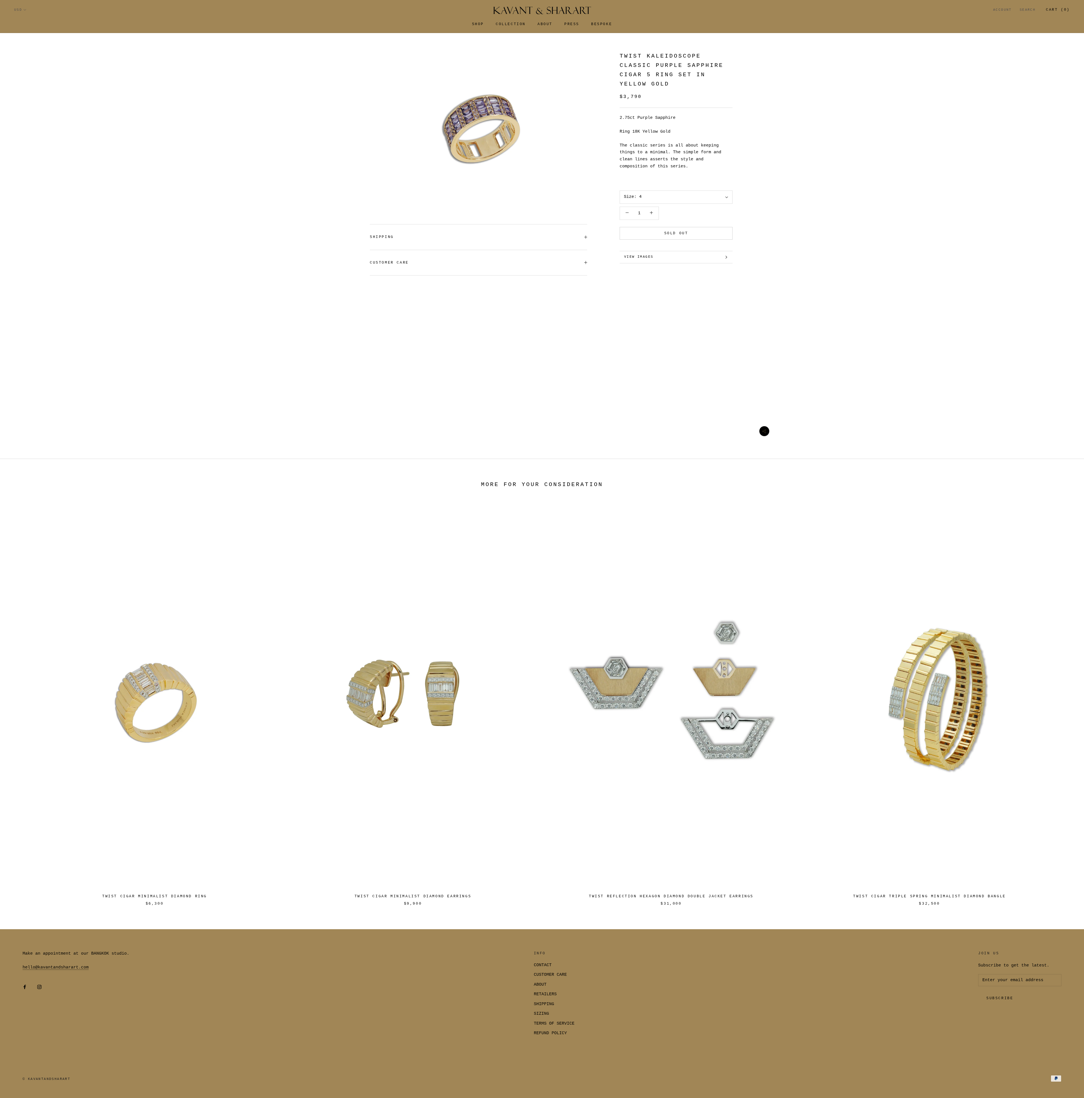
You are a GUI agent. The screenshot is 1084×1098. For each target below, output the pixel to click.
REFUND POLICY (550, 1033)
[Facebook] (25, 987)
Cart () (1058, 10)
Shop (478, 24)
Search (1027, 10)
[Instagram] (39, 987)
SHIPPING (382, 237)
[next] (1066, 701)
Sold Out (676, 233)
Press (571, 24)
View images (638, 257)
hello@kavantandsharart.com (56, 967)
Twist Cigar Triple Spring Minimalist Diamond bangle (929, 896)
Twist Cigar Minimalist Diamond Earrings (413, 896)
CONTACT (543, 965)
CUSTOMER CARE (550, 974)
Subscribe (999, 998)
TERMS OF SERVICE (554, 1023)
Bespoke (601, 24)
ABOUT (540, 984)
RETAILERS (545, 994)
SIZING (541, 1013)
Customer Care (389, 263)
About (544, 24)
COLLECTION (511, 24)
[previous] (17, 701)
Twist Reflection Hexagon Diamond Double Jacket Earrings (671, 896)
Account (1002, 10)
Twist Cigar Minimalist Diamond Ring (154, 896)
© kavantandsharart (46, 1079)
